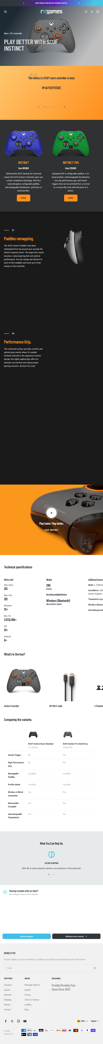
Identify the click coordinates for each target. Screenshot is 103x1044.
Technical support (26, 936)
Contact (7, 1009)
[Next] (79, 3)
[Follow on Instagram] (18, 1021)
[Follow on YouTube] (25, 1021)
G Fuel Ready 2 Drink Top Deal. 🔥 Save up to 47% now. (51, 3)
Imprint (28, 990)
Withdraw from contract (75, 936)
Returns (7, 1004)
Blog (27, 1009)
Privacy (28, 995)
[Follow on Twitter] (12, 1021)
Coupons (8, 985)
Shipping (7, 999)
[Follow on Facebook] (5, 1021)
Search (7, 990)
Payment (7, 995)
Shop (23, 198)
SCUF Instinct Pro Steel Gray (75, 744)
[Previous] (23, 3)
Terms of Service (32, 999)
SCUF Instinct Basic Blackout (41, 744)
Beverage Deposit (32, 985)
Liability (28, 1004)
